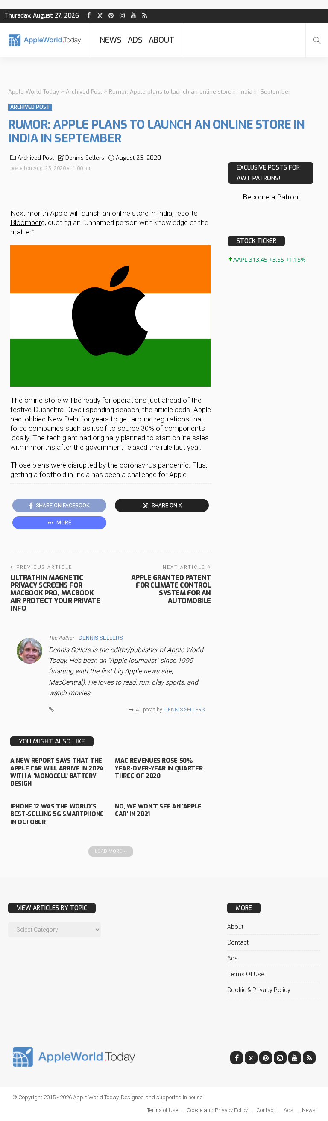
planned (133, 437)
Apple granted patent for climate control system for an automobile (171, 589)
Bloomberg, (28, 222)
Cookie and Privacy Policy (217, 1110)
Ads (135, 40)
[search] (317, 40)
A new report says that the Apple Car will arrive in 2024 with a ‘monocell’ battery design (56, 772)
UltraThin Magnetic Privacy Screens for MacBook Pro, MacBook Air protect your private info (55, 593)
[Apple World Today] (45, 40)
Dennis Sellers (84, 157)
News (111, 40)
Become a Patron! (271, 197)
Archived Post (30, 107)
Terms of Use (245, 974)
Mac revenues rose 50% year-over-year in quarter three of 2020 (158, 768)
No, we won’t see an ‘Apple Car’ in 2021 (158, 810)
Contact (238, 942)
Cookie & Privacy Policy (258, 989)
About (161, 40)
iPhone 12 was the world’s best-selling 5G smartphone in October (57, 814)
